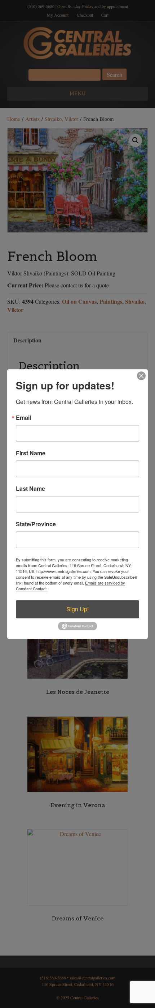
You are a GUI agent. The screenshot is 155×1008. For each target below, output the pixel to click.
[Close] (141, 375)
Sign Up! (77, 609)
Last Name (30, 489)
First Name (30, 453)
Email (23, 418)
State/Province (36, 524)
